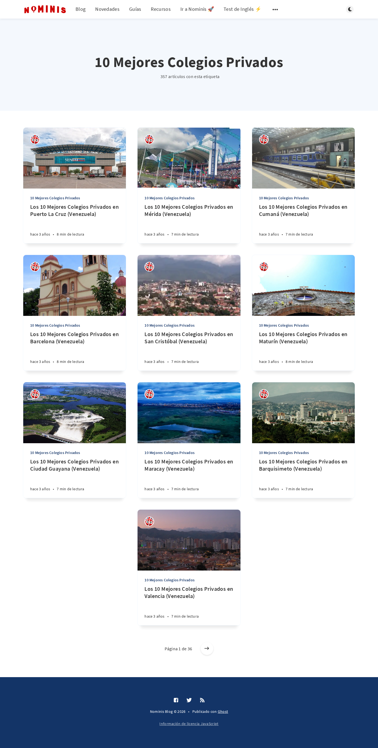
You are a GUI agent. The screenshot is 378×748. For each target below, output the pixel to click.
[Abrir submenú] (275, 9)
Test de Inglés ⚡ (242, 9)
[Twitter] (189, 700)
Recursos (160, 9)
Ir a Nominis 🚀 (197, 9)
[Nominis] (35, 139)
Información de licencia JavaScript (188, 723)
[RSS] (202, 700)
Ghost (223, 711)
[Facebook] (176, 700)
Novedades (107, 9)
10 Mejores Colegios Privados (55, 197)
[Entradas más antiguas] (207, 648)
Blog (81, 9)
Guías (135, 9)
